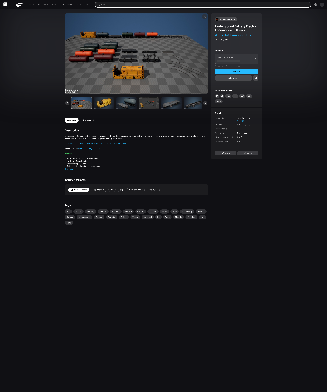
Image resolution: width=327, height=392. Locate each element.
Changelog (242, 120)
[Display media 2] (126, 103)
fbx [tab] (112, 190)
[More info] (242, 137)
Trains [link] (248, 35)
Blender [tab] (100, 190)
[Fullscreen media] (204, 16)
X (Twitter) (80, 143)
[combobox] (204, 4)
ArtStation (70, 143)
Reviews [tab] (87, 120)
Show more (69, 169)
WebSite (118, 143)
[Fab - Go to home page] (19, 5)
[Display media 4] (171, 103)
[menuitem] (30, 5)
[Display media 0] (81, 103)
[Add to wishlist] (255, 78)
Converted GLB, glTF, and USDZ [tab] (143, 190)
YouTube (91, 143)
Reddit (110, 143)
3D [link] (216, 35)
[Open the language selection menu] (316, 5)
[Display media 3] (149, 103)
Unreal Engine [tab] (80, 190)
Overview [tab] (71, 120)
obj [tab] (121, 190)
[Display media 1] (104, 103)
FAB (125, 143)
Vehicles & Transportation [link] (232, 35)
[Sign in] (322, 5)
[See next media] (205, 103)
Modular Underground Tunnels (91, 148)
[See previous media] (67, 103)
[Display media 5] (194, 103)
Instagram (100, 143)
